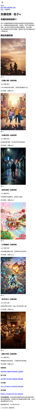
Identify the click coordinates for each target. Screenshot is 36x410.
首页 (2, 7)
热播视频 (9, 371)
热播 (8, 7)
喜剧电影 (20, 379)
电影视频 (3, 371)
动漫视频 (20, 371)
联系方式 (9, 386)
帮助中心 (3, 394)
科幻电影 (9, 379)
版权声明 (20, 394)
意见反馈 (9, 394)
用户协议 (14, 394)
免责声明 (14, 386)
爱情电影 (14, 379)
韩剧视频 (14, 371)
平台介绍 (3, 386)
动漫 (14, 7)
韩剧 (11, 7)
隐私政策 (20, 386)
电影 (5, 7)
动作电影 (3, 379)
